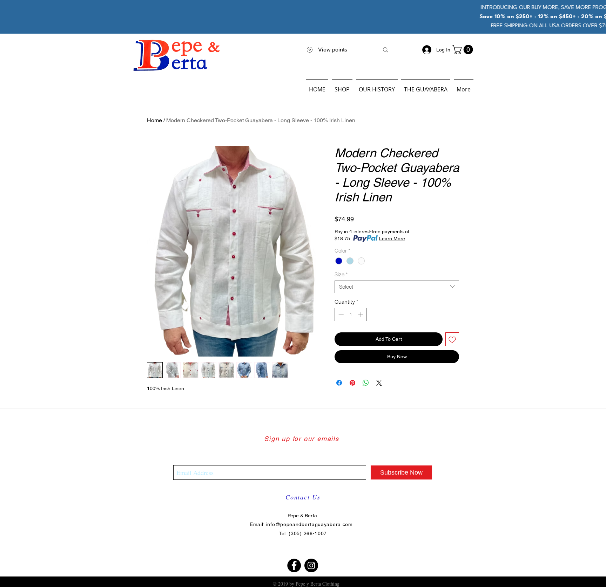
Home (154, 120)
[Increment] (361, 314)
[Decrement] (340, 314)
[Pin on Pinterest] (352, 383)
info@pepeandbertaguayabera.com (309, 524)
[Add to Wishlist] (452, 339)
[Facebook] (294, 565)
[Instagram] (311, 565)
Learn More (392, 238)
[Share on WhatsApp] (366, 383)
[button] (463, 49)
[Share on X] (379, 383)
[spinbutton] (351, 314)
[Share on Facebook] (339, 383)
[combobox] (397, 287)
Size (341, 274)
